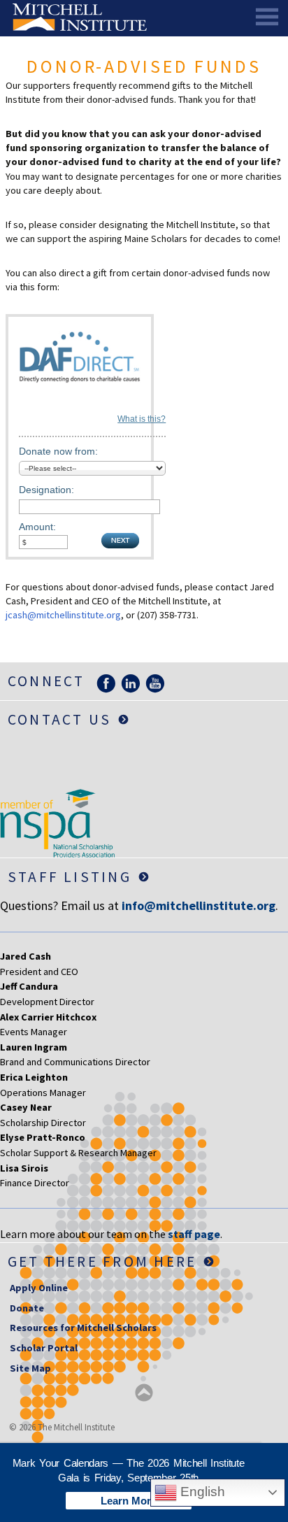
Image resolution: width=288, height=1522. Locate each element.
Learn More (129, 1501)
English (201, 1491)
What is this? (141, 419)
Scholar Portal (44, 1348)
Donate (27, 1308)
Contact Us (59, 719)
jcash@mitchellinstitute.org (63, 615)
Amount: (37, 526)
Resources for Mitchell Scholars (83, 1327)
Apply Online (39, 1287)
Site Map (30, 1368)
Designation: (46, 489)
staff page (194, 1234)
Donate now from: (58, 451)
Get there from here (102, 1261)
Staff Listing (69, 876)
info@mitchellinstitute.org (198, 905)
